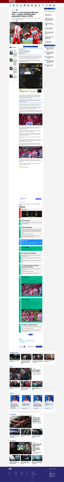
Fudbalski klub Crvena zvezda (30, 340)
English (28, 473)
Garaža (34, 433)
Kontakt (33, 477)
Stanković (40, 1)
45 (24, 346)
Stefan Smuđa (35, 408)
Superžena (16, 474)
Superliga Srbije (22, 340)
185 (45, 56)
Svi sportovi (28, 1)
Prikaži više (30, 334)
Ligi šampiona (26, 100)
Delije (47, 1)
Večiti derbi (44, 1)
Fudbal (31, 1)
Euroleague (34, 368)
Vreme (27, 474)
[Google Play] (52, 474)
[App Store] (52, 476)
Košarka (34, 1)
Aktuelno (34, 416)
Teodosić (37, 1)
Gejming (34, 442)
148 (45, 60)
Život (9, 474)
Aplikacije (33, 475)
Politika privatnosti (34, 474)
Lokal (21, 474)
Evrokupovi (15, 51)
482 (45, 47)
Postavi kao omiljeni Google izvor (28, 46)
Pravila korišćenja (34, 473)
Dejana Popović (13, 408)
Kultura (16, 473)
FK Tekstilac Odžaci (22, 342)
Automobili (22, 473)
